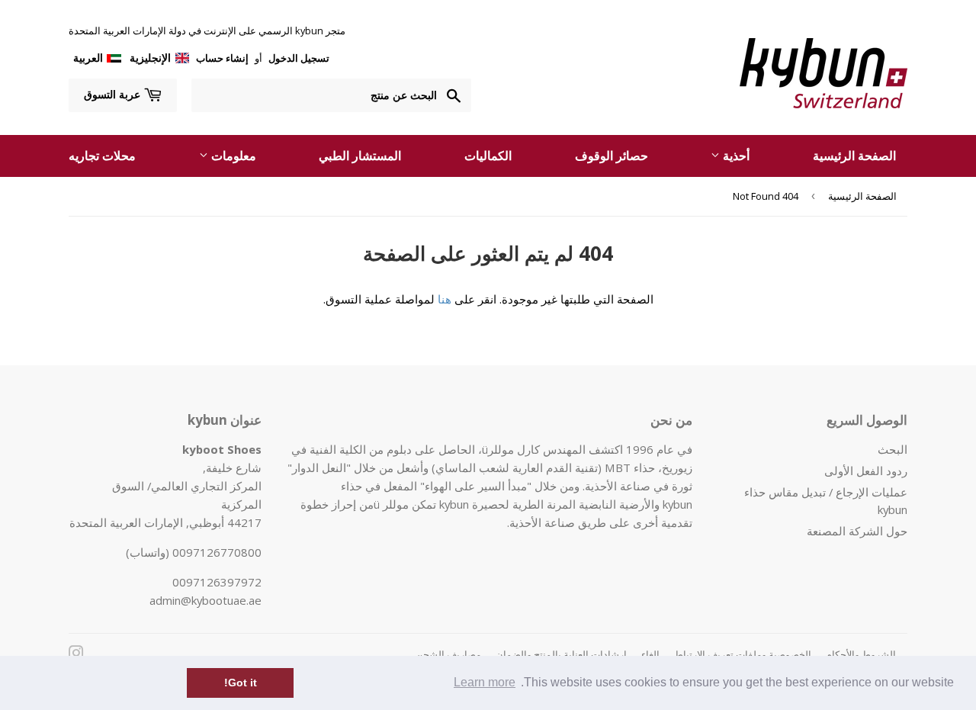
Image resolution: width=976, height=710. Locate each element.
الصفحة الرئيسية (854, 155)
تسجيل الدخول (297, 58)
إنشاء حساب (222, 58)
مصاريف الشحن (448, 654)
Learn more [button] (484, 682)
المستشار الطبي (360, 155)
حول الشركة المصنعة (857, 530)
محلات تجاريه (102, 155)
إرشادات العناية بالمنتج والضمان (561, 654)
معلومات (232, 155)
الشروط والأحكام (861, 654)
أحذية (735, 155)
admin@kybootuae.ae (205, 600)
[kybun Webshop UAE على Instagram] (76, 654)
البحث (892, 449)
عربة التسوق (113, 94)
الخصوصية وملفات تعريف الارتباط (742, 654)
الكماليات (488, 155)
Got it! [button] (240, 682)
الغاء (650, 654)
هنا (444, 299)
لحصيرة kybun (474, 504)
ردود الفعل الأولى (865, 470)
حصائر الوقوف (611, 155)
